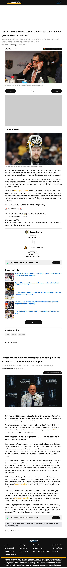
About (6, 545)
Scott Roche (8, 368)
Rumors (14, 334)
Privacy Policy (38, 548)
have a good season (21, 191)
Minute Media (13, 559)
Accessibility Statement (41, 551)
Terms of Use (57, 548)
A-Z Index (55, 551)
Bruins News (15, 531)
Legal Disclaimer (24, 551)
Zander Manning (10, 45)
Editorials (14, 342)
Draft (7, 334)
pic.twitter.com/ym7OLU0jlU (36, 214)
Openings (22, 545)
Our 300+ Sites (57, 545)
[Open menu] (4, 3)
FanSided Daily (9, 548)
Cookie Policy (9, 551)
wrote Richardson (21, 484)
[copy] (16, 49)
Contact (36, 545)
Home (7, 342)
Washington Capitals (21, 498)
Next (56, 91)
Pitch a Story (23, 548)
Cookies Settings (10, 554)
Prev (10, 91)
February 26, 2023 (21, 216)
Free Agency (21, 334)
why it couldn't (51, 430)
